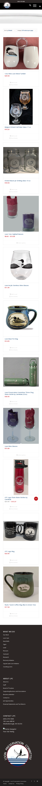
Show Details (14, 84)
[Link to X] (34, 781)
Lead (4, 647)
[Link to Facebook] (31, 781)
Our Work (6, 635)
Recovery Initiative (8, 660)
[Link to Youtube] (37, 781)
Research (6, 657)
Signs (4, 644)
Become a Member (8, 694)
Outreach (6, 654)
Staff (4, 685)
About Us (5, 682)
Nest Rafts (6, 641)
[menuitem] (29, 5)
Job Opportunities (8, 701)
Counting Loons (7, 667)
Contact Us (6, 698)
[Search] (29, 5)
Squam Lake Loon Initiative (11, 663)
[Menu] (33, 5)
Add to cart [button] (14, 82)
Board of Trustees (8, 688)
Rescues (5, 651)
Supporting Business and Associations (14, 691)
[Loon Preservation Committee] (17, 5)
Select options (22, 243)
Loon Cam (6, 638)
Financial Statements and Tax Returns (14, 704)
